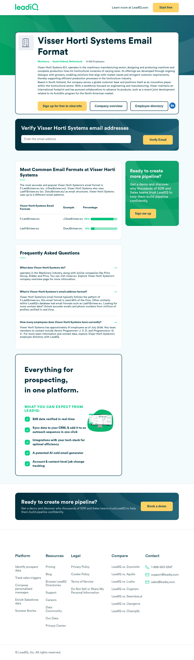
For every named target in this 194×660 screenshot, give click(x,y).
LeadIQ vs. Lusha (123, 581)
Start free (165, 7)
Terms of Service (82, 581)
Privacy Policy (80, 566)
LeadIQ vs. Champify (126, 611)
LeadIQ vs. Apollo (123, 574)
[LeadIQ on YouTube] (177, 652)
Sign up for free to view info (62, 106)
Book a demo (156, 506)
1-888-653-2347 (161, 567)
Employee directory (149, 106)
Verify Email (157, 139)
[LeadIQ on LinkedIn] (173, 652)
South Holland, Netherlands (68, 61)
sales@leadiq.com (163, 582)
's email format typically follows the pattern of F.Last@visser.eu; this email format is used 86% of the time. (68, 300)
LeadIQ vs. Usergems (126, 603)
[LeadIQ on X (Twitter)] (170, 652)
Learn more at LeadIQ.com (130, 7)
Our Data (52, 618)
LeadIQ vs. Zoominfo (126, 566)
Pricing (50, 566)
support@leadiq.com (165, 574)
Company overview (108, 106)
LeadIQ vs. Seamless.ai (127, 596)
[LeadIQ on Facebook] (168, 652)
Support (51, 592)
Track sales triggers (28, 577)
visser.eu (71, 276)
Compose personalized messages (23, 589)
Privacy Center (56, 625)
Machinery (45, 273)
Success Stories (25, 610)
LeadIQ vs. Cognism (125, 589)
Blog (49, 574)
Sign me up (143, 213)
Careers (51, 600)
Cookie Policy (80, 574)
